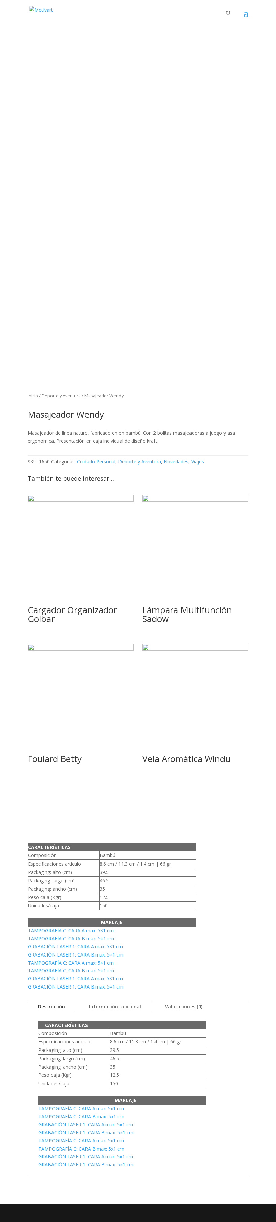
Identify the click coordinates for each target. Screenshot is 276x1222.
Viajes (197, 461)
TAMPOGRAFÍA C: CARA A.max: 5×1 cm (71, 930)
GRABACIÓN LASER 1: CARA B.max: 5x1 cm (85, 1132)
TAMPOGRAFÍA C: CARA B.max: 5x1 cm (81, 1116)
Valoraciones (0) (183, 1006)
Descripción (51, 1006)
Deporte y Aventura (61, 396)
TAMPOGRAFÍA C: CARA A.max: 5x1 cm (81, 1108)
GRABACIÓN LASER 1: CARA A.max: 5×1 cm (75, 946)
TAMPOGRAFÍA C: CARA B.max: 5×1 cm (71, 938)
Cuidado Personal (96, 461)
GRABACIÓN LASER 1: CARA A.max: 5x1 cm (85, 1124)
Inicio (33, 396)
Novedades (176, 461)
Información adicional (115, 1006)
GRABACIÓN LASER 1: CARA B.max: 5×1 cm (75, 954)
